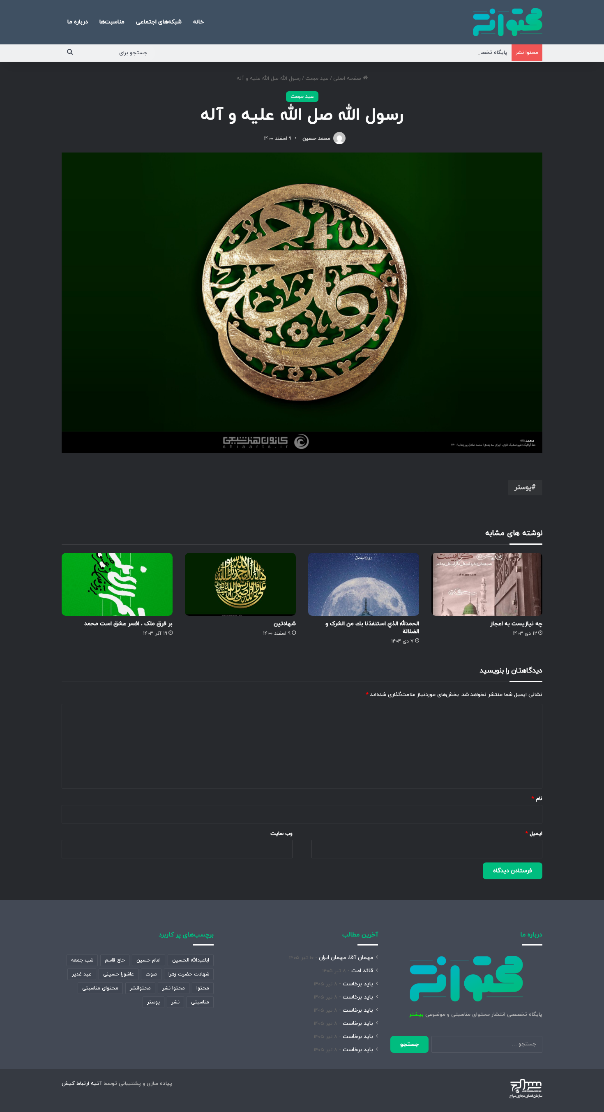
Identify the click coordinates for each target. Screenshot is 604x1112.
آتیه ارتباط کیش (82, 1083)
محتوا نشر (173, 988)
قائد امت (362, 971)
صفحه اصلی (348, 78)
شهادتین (285, 624)
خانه (198, 22)
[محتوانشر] (507, 22)
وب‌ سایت (281, 833)
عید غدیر (82, 974)
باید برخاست (358, 984)
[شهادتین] (240, 584)
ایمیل (534, 833)
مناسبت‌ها (111, 22)
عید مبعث (317, 78)
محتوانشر (140, 988)
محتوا (202, 988)
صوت (151, 974)
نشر (175, 1002)
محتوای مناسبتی (100, 988)
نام (537, 798)
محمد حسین (316, 138)
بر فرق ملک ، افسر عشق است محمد (128, 624)
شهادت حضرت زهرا (188, 974)
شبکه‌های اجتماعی (159, 22)
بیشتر (416, 1014)
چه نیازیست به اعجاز (516, 624)
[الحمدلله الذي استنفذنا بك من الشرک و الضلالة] (363, 584)
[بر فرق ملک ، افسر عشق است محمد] (117, 584)
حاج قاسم (115, 960)
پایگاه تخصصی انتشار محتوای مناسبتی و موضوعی (448, 52)
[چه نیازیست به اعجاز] (486, 584)
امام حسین (148, 960)
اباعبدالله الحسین (190, 960)
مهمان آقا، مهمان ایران (346, 958)
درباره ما (77, 22)
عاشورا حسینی (118, 974)
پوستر (522, 487)
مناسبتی (200, 1002)
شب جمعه (82, 960)
